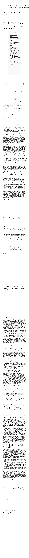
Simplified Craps (12, 65)
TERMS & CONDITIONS (25, 7)
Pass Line (11, 40)
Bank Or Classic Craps (13, 51)
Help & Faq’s (20, 3)
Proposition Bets (12, 55)
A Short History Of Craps (13, 44)
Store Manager (15, 7)
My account (27, 3)
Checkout (12, 3)
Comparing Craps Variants (14, 56)
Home (24, 3)
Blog (7, 3)
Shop (26, 5)
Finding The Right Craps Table (14, 50)
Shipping (23, 5)
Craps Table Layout (13, 72)
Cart (9, 3)
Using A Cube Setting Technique (14, 52)
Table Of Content (12, 39)
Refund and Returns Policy (17, 5)
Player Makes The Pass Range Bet (15, 68)
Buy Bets (11, 41)
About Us (4, 3)
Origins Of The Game (13, 61)
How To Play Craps (12, 45)
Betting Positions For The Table (14, 46)
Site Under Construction (8, 7)
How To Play (11, 64)
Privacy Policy (10, 5)
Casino (11, 60)
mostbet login (14, 106)
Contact (16, 3)
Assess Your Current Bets (13, 71)
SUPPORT (19, 7)
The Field (11, 36)
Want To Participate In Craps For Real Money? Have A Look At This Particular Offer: (15, 48)
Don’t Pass (11, 59)
